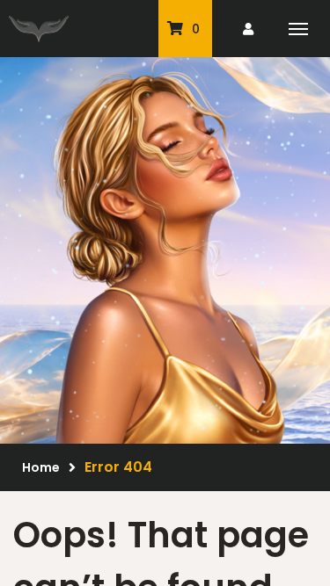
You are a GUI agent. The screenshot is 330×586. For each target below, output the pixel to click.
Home (41, 467)
